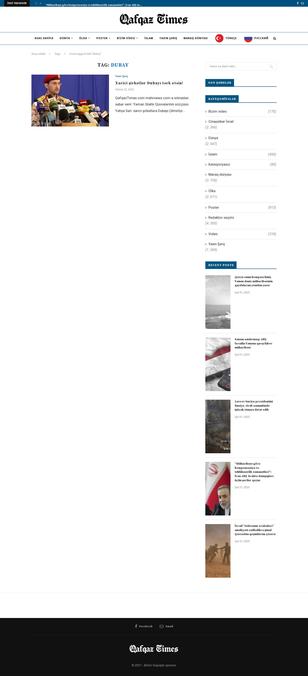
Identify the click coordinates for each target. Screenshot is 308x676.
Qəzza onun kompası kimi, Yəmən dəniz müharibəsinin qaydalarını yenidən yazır (254, 281)
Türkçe (231, 38)
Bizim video (126, 38)
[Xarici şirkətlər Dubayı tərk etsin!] (70, 101)
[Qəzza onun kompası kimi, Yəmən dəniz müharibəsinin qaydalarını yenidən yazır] (217, 302)
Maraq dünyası (196, 38)
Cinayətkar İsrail (221, 121)
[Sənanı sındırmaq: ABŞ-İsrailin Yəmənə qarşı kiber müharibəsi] (217, 364)
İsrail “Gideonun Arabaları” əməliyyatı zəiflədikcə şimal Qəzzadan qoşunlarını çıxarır (255, 530)
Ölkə (83, 38)
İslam (148, 38)
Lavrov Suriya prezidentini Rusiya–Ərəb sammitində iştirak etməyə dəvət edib (254, 406)
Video (242, 234)
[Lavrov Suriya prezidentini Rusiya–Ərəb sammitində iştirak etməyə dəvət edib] (217, 426)
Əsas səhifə (44, 38)
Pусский (261, 38)
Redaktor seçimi (221, 217)
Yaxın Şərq (168, 38)
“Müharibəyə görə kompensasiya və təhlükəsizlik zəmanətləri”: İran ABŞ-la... (93, 3)
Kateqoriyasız (242, 164)
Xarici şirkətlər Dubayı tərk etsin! (149, 83)
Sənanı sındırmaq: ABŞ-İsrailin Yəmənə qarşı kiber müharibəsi (253, 343)
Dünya (65, 38)
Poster (102, 38)
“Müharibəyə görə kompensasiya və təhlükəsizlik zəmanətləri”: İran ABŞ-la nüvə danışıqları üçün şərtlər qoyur (254, 472)
